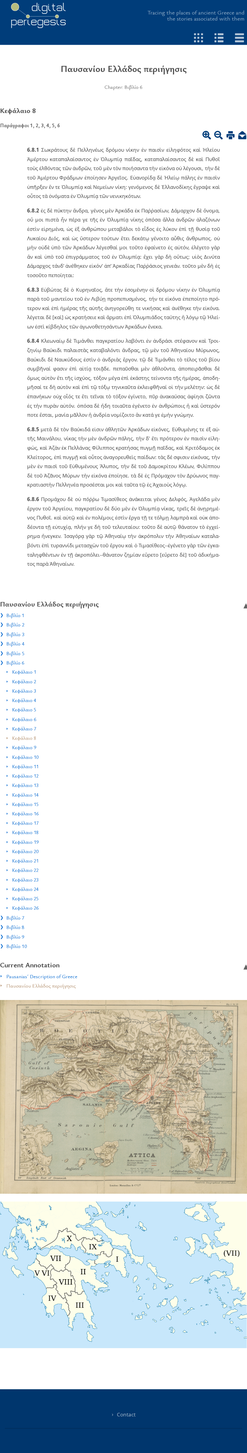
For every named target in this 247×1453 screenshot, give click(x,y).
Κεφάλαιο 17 (25, 823)
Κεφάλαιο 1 (24, 671)
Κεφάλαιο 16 (25, 813)
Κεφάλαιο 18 (25, 832)
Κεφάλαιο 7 (24, 728)
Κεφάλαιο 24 (25, 889)
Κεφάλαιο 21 (25, 860)
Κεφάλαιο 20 (25, 851)
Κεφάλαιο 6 (24, 719)
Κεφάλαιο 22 (25, 870)
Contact (126, 1414)
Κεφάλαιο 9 (24, 747)
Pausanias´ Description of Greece (41, 976)
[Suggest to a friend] (242, 136)
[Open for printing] (230, 136)
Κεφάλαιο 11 (25, 766)
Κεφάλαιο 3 (24, 691)
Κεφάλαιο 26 (25, 907)
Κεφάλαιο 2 (24, 681)
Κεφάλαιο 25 (25, 898)
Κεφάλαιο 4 (24, 700)
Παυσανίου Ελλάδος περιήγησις (41, 985)
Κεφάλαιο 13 (25, 785)
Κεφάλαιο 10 (25, 757)
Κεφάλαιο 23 (25, 879)
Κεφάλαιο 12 (25, 775)
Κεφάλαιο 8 (24, 738)
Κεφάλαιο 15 (25, 804)
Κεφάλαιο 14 (25, 794)
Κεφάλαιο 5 (24, 709)
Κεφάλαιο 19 (25, 842)
